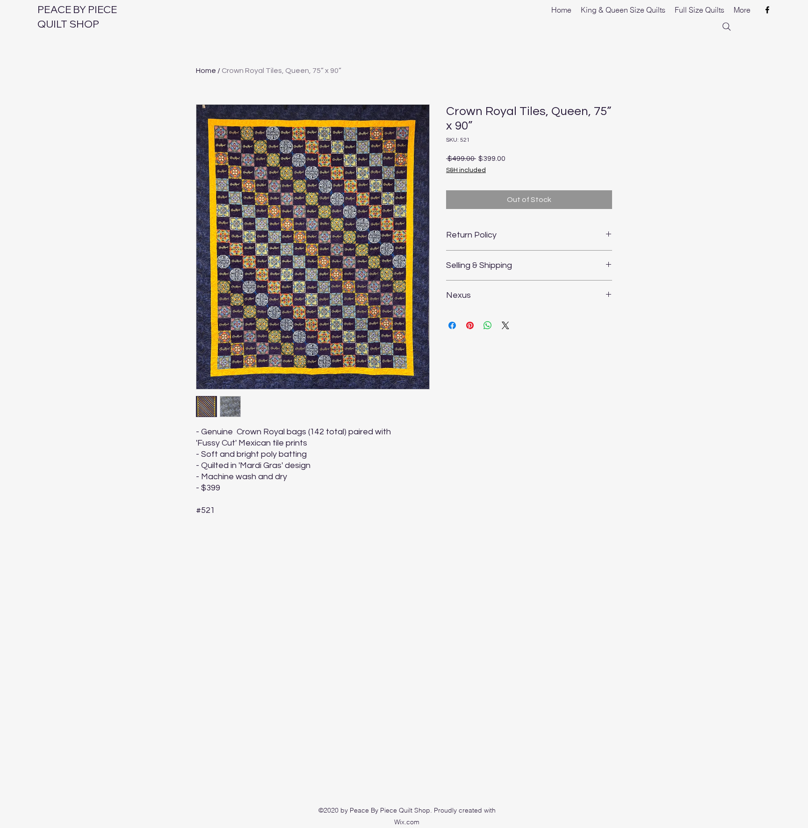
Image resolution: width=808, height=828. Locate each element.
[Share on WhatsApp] (487, 325)
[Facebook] (767, 9)
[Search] (726, 26)
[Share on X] (505, 325)
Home (206, 70)
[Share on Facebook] (452, 325)
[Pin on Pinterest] (470, 325)
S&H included (466, 170)
